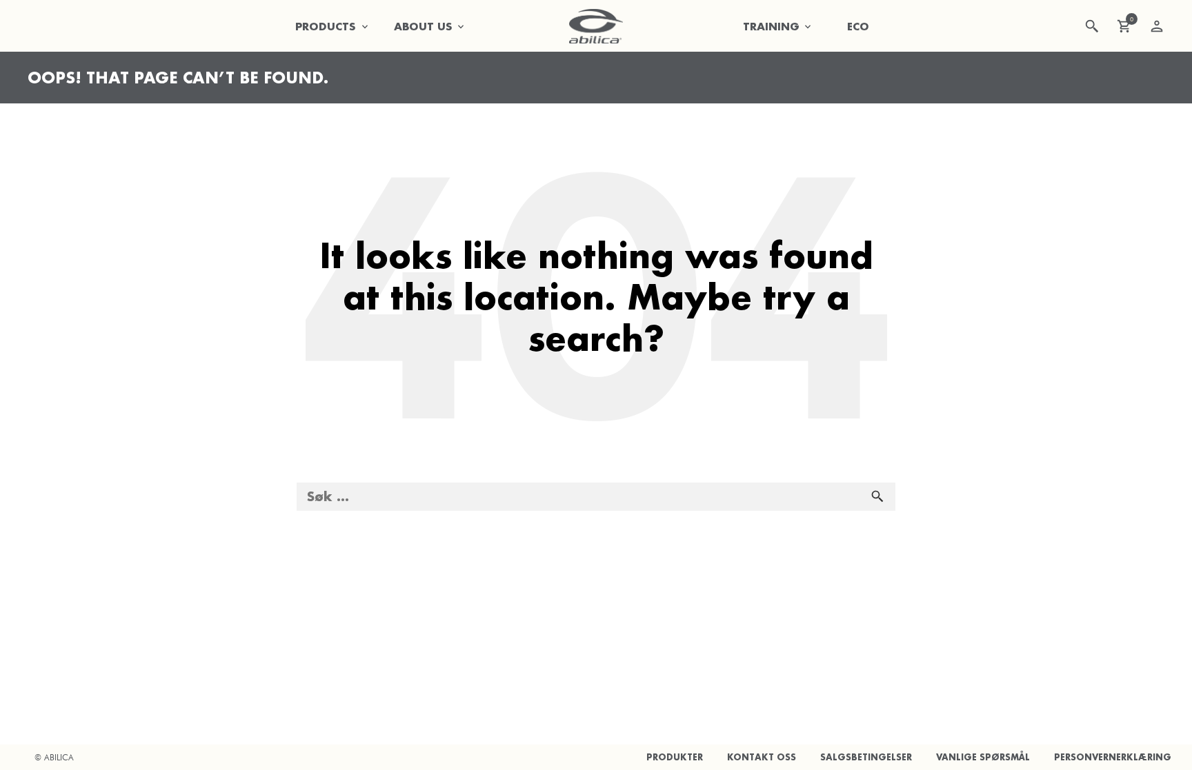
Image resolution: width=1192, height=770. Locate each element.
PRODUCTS (325, 26)
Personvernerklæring (1112, 757)
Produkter (674, 757)
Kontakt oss (761, 757)
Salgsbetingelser (866, 757)
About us (423, 26)
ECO (858, 26)
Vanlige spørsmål (983, 757)
